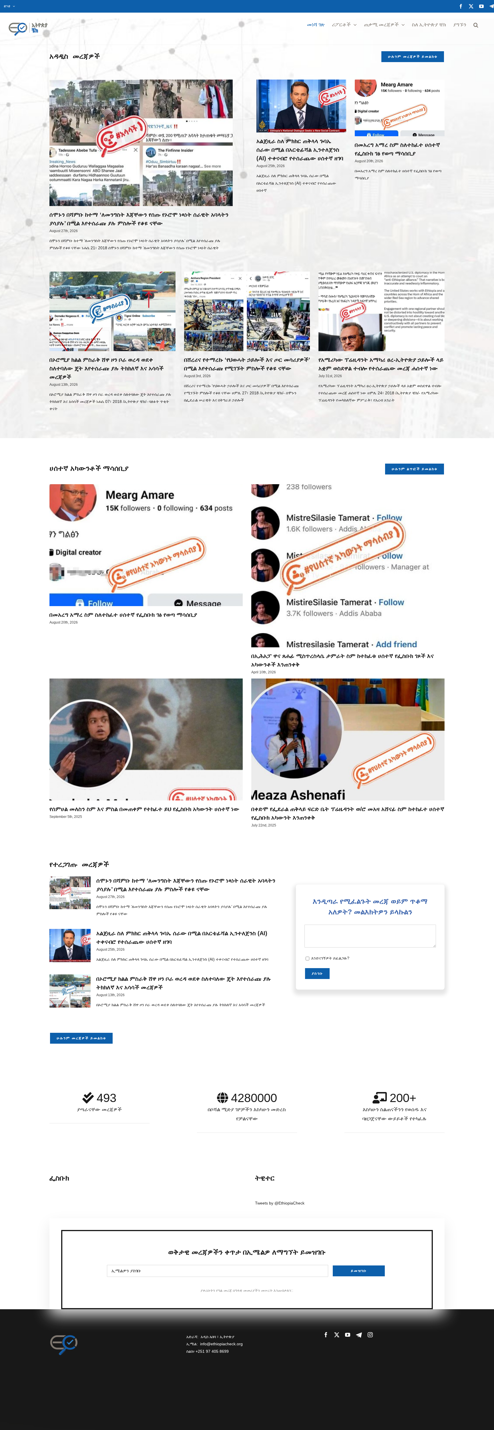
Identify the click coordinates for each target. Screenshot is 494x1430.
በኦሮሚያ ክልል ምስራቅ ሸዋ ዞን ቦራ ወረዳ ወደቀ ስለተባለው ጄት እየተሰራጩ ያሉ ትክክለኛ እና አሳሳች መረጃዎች (106, 368)
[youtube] (347, 1334)
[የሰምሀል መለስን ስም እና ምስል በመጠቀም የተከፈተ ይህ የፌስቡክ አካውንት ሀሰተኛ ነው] (146, 739)
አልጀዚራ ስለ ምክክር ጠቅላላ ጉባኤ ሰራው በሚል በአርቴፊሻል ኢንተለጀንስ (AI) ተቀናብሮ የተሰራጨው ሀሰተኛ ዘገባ (299, 149)
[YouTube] (481, 6)
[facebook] (325, 1334)
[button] (475, 25)
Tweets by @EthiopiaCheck (279, 1203)
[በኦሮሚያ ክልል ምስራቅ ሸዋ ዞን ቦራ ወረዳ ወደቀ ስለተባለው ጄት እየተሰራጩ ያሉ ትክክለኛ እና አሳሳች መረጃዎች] (112, 311)
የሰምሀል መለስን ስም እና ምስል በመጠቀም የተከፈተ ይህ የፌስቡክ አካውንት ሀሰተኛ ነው (144, 809)
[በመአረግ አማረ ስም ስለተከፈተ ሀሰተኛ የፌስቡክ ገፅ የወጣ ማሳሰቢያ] (400, 108)
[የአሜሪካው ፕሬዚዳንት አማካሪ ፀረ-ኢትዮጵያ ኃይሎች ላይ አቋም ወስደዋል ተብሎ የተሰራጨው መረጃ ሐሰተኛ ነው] (381, 311)
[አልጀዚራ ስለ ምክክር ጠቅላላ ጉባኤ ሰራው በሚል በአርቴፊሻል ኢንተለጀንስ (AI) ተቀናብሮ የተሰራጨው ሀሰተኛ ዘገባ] (301, 106)
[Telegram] (491, 6)
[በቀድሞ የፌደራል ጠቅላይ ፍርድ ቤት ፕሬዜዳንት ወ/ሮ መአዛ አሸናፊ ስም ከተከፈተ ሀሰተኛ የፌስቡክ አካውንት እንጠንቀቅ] (348, 739)
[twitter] (336, 1334)
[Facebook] (461, 6)
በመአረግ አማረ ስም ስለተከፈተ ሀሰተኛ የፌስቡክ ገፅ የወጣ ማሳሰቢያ (123, 615)
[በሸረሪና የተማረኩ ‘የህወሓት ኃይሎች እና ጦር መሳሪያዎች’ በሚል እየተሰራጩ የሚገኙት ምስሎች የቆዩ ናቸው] (247, 311)
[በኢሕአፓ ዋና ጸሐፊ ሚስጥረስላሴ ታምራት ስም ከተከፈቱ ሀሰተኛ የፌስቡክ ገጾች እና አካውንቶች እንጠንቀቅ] (348, 565)
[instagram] (370, 1334)
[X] (471, 6)
